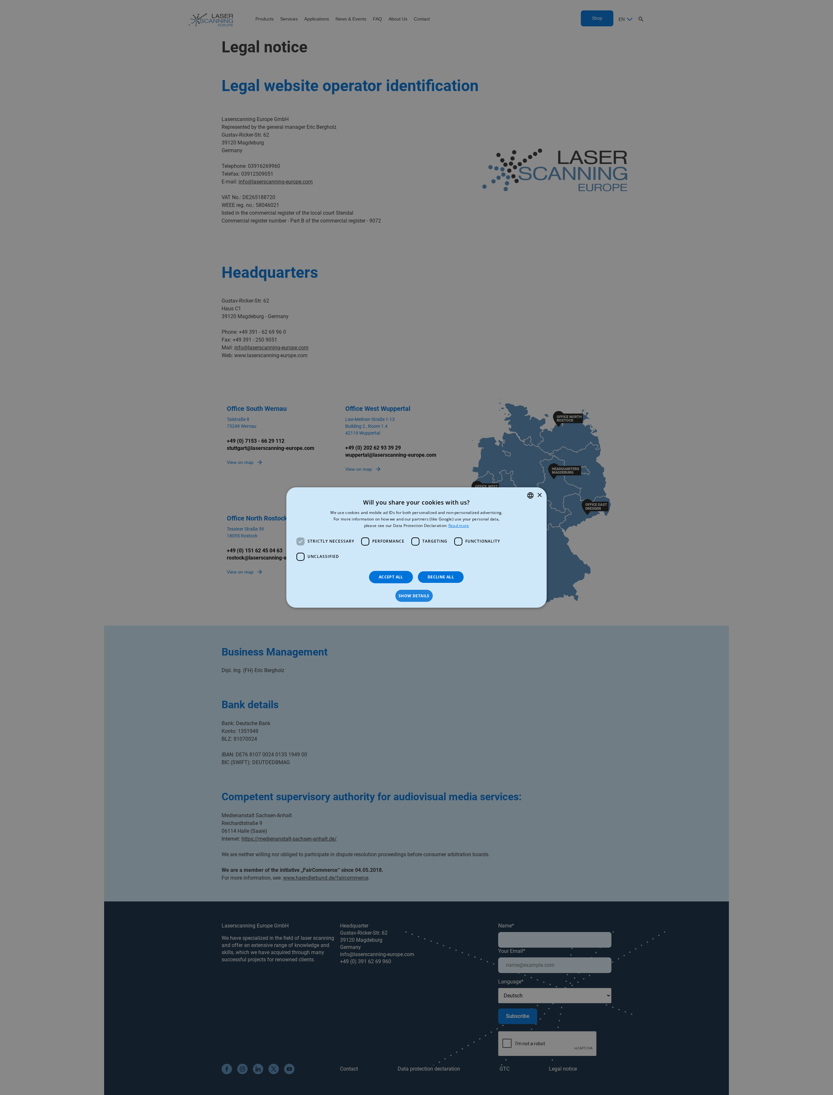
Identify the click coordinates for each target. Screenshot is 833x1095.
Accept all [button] (391, 577)
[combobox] (530, 495)
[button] (416, 596)
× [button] (539, 495)
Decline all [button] (441, 577)
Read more (458, 525)
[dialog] (416, 547)
